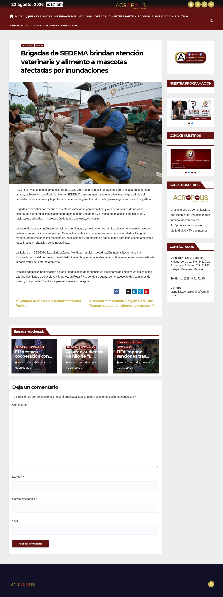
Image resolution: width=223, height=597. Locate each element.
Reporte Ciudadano (25, 25)
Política (181, 16)
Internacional (65, 16)
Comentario (20, 404)
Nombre (18, 477)
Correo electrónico (24, 498)
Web (15, 520)
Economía (145, 16)
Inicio (19, 16)
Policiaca (163, 16)
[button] (211, 20)
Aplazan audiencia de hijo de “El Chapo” (84, 356)
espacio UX (69, 25)
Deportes (123, 343)
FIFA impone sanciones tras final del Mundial (134, 356)
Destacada (27, 45)
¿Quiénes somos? (38, 16)
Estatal (39, 45)
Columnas (51, 25)
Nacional (86, 16)
